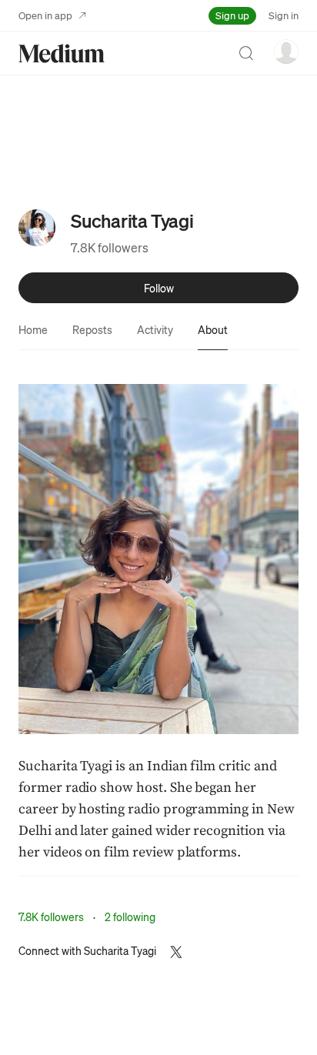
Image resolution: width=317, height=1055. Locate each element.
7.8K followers (109, 247)
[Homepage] (61, 53)
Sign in (284, 15)
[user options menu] (286, 51)
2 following (130, 916)
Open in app (45, 15)
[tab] (33, 329)
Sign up (232, 15)
